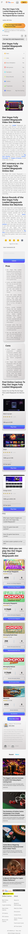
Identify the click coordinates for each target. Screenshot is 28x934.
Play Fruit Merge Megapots (14, 587)
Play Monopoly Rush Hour (14, 650)
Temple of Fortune (16, 158)
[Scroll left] (22, 35)
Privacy (20, 918)
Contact (17, 746)
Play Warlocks (14, 713)
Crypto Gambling (6, 905)
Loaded (14, 125)
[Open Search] (17, 2)
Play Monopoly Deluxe (14, 682)
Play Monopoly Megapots (14, 618)
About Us (16, 900)
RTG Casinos (5, 916)
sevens (24, 214)
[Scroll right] (25, 35)
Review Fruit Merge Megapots (14, 583)
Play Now (14, 427)
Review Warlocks (14, 710)
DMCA (15, 920)
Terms (15, 918)
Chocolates (5, 158)
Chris (9, 746)
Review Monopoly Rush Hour (14, 646)
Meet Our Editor (18, 908)
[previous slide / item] (5, 105)
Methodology (6, 31)
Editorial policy (22, 30)
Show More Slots (14, 719)
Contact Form (17, 915)
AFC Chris (9, 20)
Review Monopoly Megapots (14, 615)
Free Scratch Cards (19, 923)
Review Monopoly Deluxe (14, 678)
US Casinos (5, 913)
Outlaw (23, 156)
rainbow (4, 224)
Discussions (17, 911)
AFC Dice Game (18, 926)
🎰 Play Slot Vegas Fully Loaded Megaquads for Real (13, 25)
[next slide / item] (22, 105)
